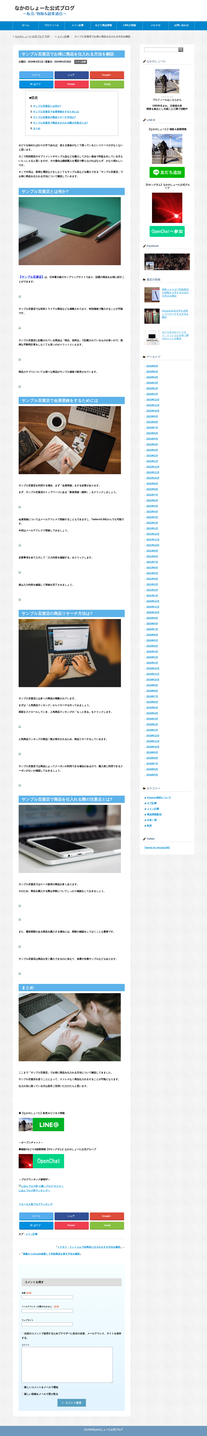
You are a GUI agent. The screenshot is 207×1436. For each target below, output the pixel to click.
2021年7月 (152, 562)
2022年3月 (152, 517)
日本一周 (152, 820)
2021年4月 (152, 579)
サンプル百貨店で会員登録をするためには (56, 111)
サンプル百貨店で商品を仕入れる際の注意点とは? (60, 123)
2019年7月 (152, 696)
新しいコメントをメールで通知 (41, 1387)
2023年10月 (152, 411)
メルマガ (155, 25)
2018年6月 (152, 769)
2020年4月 (152, 646)
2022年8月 (152, 489)
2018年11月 (152, 741)
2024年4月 (152, 377)
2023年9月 (152, 416)
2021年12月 (152, 534)
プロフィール (51, 25)
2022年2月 (152, 523)
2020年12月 (152, 601)
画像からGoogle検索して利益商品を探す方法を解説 (51, 1254)
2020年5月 (152, 640)
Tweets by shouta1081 (157, 847)
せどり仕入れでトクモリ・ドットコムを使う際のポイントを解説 (175, 335)
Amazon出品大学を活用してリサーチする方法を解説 (175, 314)
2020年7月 (152, 629)
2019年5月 (152, 707)
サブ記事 (152, 803)
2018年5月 (152, 775)
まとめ (36, 128)
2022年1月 (152, 528)
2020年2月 (152, 657)
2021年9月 (152, 551)
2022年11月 (152, 472)
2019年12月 (152, 668)
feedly (107, 84)
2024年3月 (152, 383)
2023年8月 (152, 422)
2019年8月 (152, 691)
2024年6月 (152, 366)
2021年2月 (152, 590)
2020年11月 (152, 607)
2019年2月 (152, 724)
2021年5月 (152, 573)
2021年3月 (152, 584)
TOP (32, 36)
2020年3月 (152, 651)
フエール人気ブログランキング (36, 1204)
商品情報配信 (154, 814)
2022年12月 (152, 467)
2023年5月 (152, 439)
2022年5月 (152, 506)
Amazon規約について (159, 797)
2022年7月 (152, 495)
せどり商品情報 (103, 25)
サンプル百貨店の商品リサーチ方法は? (54, 117)
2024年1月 (152, 394)
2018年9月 (152, 752)
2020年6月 (152, 635)
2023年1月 (152, 461)
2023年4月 (152, 444)
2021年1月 (152, 595)
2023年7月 (152, 427)
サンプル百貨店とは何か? (47, 106)
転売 (149, 825)
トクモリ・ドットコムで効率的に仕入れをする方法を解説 (88, 1247)
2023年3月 (152, 450)
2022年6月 (152, 500)
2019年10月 (152, 679)
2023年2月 (152, 455)
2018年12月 (152, 735)
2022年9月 (152, 483)
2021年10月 (152, 545)
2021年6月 (152, 567)
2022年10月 (152, 478)
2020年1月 (152, 663)
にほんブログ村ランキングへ (34, 1190)
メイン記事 (78, 25)
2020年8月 (152, 623)
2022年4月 (152, 511)
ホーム (25, 25)
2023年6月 (152, 433)
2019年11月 (152, 674)
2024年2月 (152, 388)
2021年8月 (152, 556)
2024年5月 (152, 371)
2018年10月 (152, 747)
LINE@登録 (129, 25)
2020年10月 (152, 612)
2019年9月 (152, 685)
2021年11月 (152, 539)
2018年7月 (152, 763)
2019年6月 (152, 702)
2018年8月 (152, 758)
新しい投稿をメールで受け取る (41, 1394)
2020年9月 (152, 618)
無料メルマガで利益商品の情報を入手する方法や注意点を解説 (175, 292)
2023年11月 (152, 405)
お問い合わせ (181, 25)
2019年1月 (152, 730)
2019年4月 (152, 713)
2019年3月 (152, 719)
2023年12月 (152, 399)
